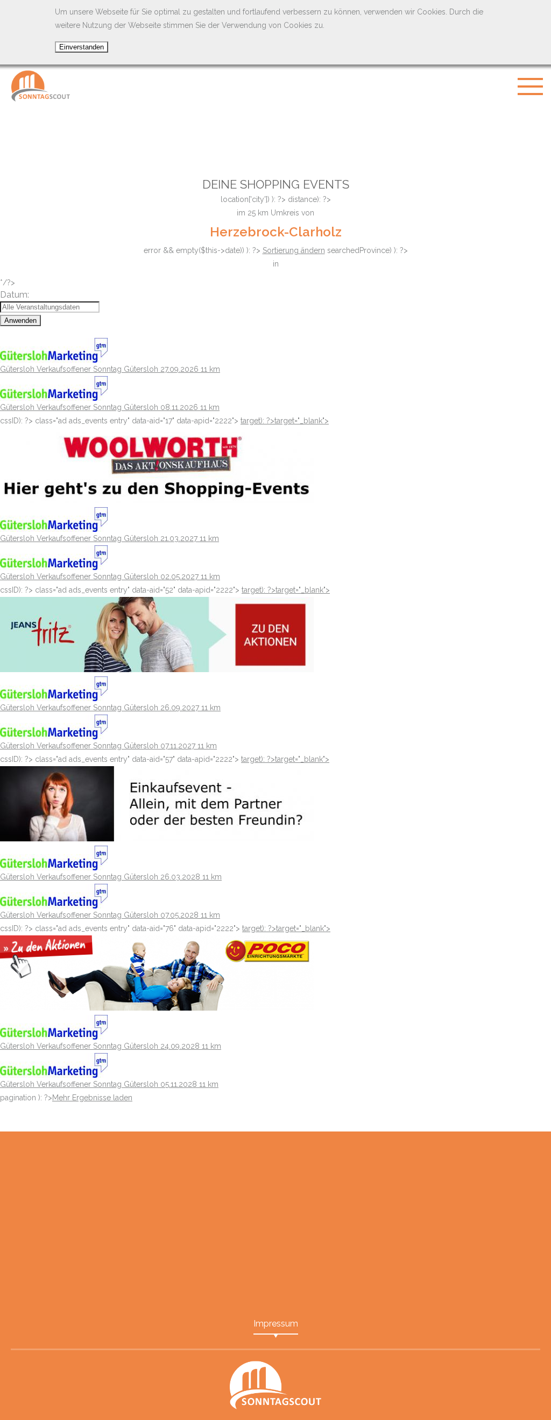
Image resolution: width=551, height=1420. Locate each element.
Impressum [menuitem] (275, 1323)
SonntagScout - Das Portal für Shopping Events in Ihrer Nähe (40, 86)
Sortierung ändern (294, 250)
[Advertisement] (275, 134)
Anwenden (20, 320)
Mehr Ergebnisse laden (92, 1097)
